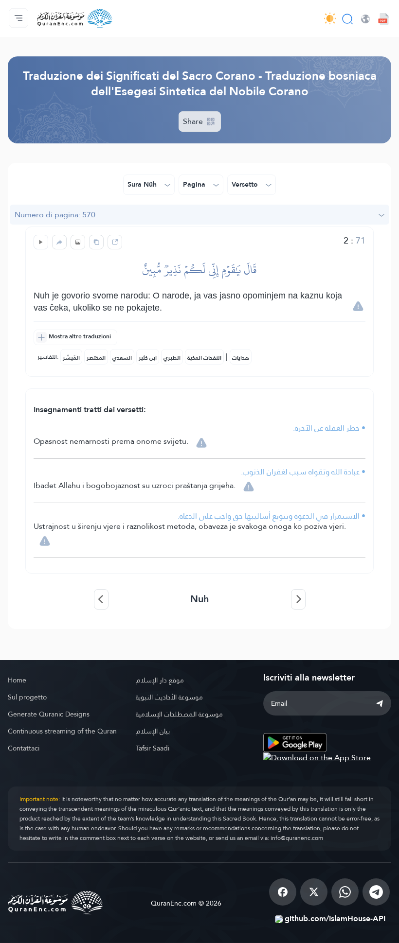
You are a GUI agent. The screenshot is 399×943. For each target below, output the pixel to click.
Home (17, 680)
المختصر (96, 357)
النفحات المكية (204, 357)
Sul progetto (27, 697)
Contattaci (23, 748)
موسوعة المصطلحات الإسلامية (179, 714)
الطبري (172, 357)
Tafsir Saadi (152, 748)
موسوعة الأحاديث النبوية (169, 697)
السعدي (122, 357)
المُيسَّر (71, 357)
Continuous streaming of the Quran (62, 731)
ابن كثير (148, 357)
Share (194, 121)
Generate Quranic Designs (49, 714)
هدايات (240, 357)
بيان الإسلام (153, 731)
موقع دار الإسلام (160, 680)
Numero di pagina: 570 (55, 215)
